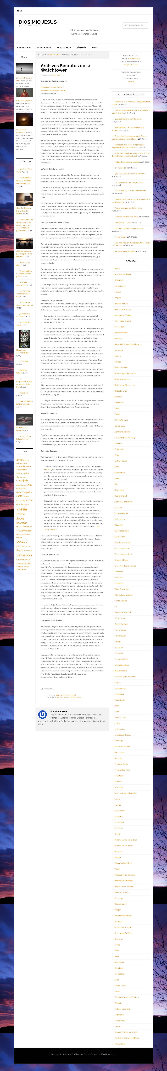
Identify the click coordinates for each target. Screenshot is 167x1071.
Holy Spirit (119, 647)
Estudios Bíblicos (121, 560)
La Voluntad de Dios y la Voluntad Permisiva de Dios (23, 180)
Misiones (118, 782)
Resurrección (28, 550)
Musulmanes (120, 811)
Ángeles (118, 292)
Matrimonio (119, 752)
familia (26, 500)
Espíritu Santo (120, 537)
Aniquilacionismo (121, 303)
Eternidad (26, 496)
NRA (28, 535)
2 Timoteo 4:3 (120, 168)
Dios (116, 484)
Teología (118, 1003)
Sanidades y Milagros (123, 927)
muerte (21, 530)
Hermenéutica (120, 630)
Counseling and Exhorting (125, 438)
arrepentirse (21, 469)
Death (117, 467)
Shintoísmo (23, 393)
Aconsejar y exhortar (123, 274)
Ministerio (19, 527)
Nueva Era (118, 817)
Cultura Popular (121, 461)
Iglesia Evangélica (122, 665)
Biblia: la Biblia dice (122, 379)
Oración (118, 834)
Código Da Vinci (121, 420)
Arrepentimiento (121, 333)
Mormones (119, 787)
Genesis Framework (92, 1054)
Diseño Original (121, 496)
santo (27, 559)
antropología (21, 463)
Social (117, 980)
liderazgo (21, 522)
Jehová (59, 697)
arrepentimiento (23, 466)
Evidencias (119, 572)
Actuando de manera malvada (127, 162)
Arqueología (119, 327)
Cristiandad (119, 449)
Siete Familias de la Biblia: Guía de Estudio (23, 211)
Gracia (19, 504)
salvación (20, 560)
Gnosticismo (120, 618)
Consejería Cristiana (122, 432)
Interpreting (119, 694)
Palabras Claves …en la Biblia (126, 840)
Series (58, 695)
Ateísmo (118, 356)
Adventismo (119, 280)
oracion (19, 538)
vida (24, 570)
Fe (116, 607)
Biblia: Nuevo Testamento (125, 385)
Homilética (119, 653)
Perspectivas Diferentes (124, 881)
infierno (20, 514)
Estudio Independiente (123, 554)
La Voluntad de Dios (123, 735)
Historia (118, 642)
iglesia (21, 509)
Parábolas (118, 852)
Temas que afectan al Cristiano (127, 997)
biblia (19, 473)
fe (31, 500)
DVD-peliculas (120, 519)
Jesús (117, 712)
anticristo (26, 460)
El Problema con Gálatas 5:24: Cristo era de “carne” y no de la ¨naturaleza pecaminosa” (24, 225)
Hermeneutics (120, 636)
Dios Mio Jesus (38, 22)
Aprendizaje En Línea (123, 321)
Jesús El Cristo (120, 717)
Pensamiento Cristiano (123, 863)
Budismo (118, 397)
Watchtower (75, 697)
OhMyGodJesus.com (131, 65)
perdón (20, 546)
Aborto (117, 269)
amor (19, 459)
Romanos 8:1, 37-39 (123, 223)
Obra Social (119, 822)
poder (28, 546)
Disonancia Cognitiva (24, 101)
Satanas (20, 563)
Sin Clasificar (120, 974)
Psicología (119, 898)
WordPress (105, 1054)
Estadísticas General (122, 543)
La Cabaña (23, 361)
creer (24, 485)
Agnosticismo (120, 286)
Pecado (118, 857)
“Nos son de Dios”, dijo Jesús (126, 217)
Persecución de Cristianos (125, 875)
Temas (117, 991)
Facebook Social (135, 58)
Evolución (118, 577)
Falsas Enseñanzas (122, 589)
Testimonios (119, 1015)
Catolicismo (119, 403)
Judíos (117, 723)
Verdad (19, 570)
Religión (118, 910)
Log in (113, 1054)
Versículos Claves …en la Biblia (127, 1038)
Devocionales (120, 473)
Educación (119, 525)
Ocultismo (119, 828)
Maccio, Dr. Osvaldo (122, 747)
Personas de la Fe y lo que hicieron (129, 228)
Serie (117, 951)
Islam (117, 706)
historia (26, 505)
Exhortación (119, 583)
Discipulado (119, 490)
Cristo (117, 455)
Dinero (117, 478)
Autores (118, 362)
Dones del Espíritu (122, 513)
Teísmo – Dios (120, 986)
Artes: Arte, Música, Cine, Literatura (128, 344)
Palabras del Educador (124, 846)
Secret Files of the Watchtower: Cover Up (53, 90)
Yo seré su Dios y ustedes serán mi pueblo (24, 274)
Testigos (66, 697)
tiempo (19, 566)
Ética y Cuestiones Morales (125, 566)
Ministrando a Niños (122, 770)
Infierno (118, 682)
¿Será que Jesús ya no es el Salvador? (130, 174)
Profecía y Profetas (122, 892)
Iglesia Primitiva (121, 671)
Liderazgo (119, 741)
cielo (26, 473)
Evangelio (19, 501)
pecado (21, 541)
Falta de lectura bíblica (123, 595)
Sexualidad (119, 968)
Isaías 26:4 (131, 82)
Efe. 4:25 (48, 470)
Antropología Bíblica (123, 309)
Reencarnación (120, 904)
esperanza (21, 488)
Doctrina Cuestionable (123, 502)
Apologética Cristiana (123, 315)
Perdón (117, 869)
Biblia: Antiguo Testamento (125, 373)
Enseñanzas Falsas (122, 531)
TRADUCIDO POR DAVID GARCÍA (51, 87)
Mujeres (118, 805)
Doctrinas (118, 508)
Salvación (118, 922)
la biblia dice (120, 729)
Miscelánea (119, 776)
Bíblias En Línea (121, 391)
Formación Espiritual (123, 613)
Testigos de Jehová (68, 695)
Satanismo (119, 939)
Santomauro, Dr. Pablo (123, 933)
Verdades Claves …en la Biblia (126, 1032)
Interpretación (120, 688)
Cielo (117, 409)
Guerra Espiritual (121, 624)
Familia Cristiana (121, 601)
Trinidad (118, 1026)
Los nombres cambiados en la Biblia (23, 294)
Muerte (117, 799)
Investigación (120, 700)
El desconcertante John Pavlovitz (128, 119)
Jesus (20, 518)
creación (19, 485)
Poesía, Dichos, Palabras (124, 886)
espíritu (19, 492)
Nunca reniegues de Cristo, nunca (128, 208)
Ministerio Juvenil (121, 764)
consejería (22, 480)
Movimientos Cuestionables (126, 793)
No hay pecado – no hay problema (129, 182)
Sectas (117, 945)
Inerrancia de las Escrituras (125, 677)
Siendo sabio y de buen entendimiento (130, 191)
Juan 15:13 (53, 530)
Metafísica (118, 758)
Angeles (118, 298)
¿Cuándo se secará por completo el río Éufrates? (24, 254)
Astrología (119, 350)
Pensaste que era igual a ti (125, 251)
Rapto (19, 550)
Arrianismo (119, 339)
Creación (118, 443)
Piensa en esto (121, 237)
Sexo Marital (119, 962)
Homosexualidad (121, 659)
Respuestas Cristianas (123, 916)
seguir (27, 563)
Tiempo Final (120, 1021)
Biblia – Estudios (121, 368)
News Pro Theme (74, 1054)
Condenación (120, 426)
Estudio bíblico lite (122, 548)
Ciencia (117, 414)
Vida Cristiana (120, 1044)
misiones (27, 526)
